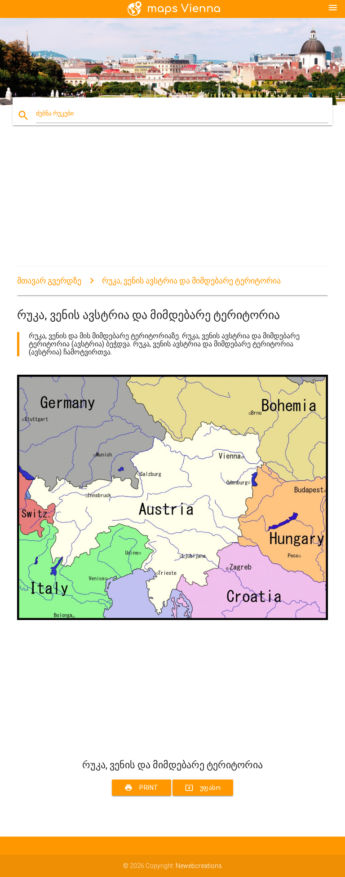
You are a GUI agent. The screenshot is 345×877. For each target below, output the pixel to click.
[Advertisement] (172, 203)
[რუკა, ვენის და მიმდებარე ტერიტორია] (172, 617)
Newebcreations (199, 865)
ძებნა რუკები (55, 113)
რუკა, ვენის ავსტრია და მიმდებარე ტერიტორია (191, 280)
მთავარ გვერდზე (49, 280)
